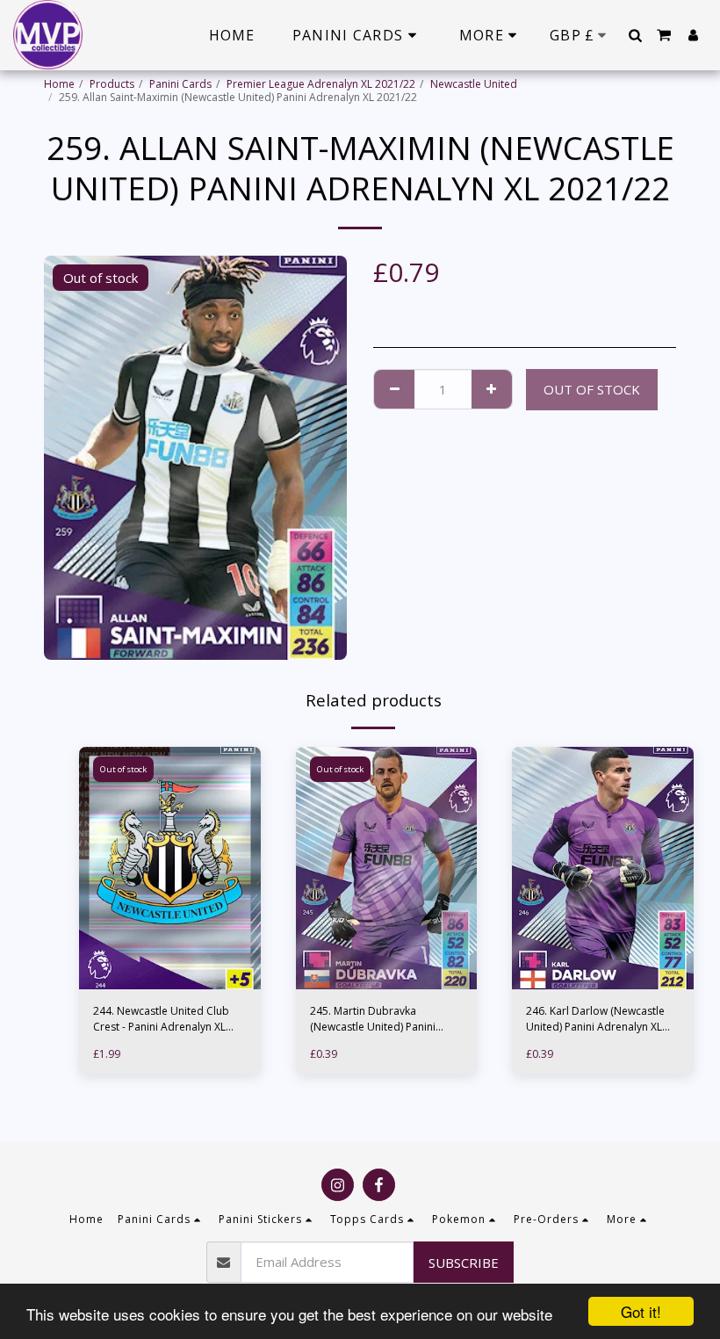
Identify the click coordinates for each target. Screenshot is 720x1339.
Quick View (170, 958)
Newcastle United (473, 83)
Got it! (641, 1311)
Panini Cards (180, 83)
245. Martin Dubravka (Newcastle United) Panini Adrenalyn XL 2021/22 (373, 1019)
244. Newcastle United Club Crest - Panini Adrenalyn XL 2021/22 (161, 1019)
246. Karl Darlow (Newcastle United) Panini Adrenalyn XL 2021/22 (595, 1019)
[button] (635, 35)
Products (112, 83)
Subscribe (463, 1262)
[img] (170, 868)
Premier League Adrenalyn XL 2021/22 (321, 83)
